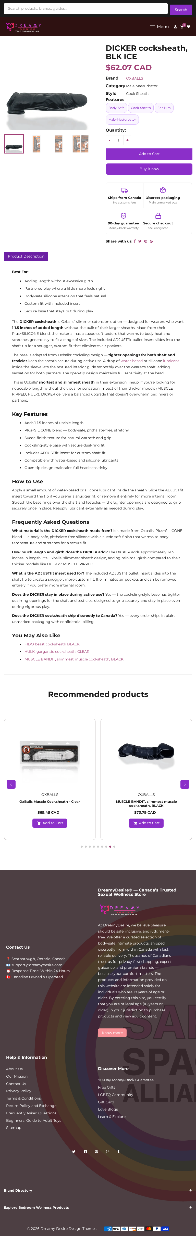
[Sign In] (175, 27)
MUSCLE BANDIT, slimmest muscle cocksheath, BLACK (74, 659)
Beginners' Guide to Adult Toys (33, 1120)
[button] (11, 784)
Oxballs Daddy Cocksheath (146, 801)
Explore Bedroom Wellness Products (36, 1207)
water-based (132, 361)
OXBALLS (134, 78)
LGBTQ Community (115, 1094)
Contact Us (16, 1083)
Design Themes (82, 1228)
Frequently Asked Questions (31, 1113)
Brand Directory (18, 1190)
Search (181, 9)
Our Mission (17, 1076)
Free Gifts (106, 1087)
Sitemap (13, 1127)
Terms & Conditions (23, 1098)
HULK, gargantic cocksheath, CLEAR (56, 651)
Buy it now (149, 169)
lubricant (171, 361)
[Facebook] (86, 1152)
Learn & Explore (112, 1116)
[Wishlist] (189, 27)
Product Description (26, 256)
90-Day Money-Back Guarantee (126, 1080)
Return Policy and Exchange (31, 1105)
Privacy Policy (18, 1091)
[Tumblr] (118, 1152)
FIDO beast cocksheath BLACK (52, 644)
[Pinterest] (97, 1152)
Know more (112, 1032)
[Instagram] (108, 1152)
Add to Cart (53, 823)
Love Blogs (108, 1109)
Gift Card (106, 1102)
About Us (14, 1069)
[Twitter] (74, 1152)
